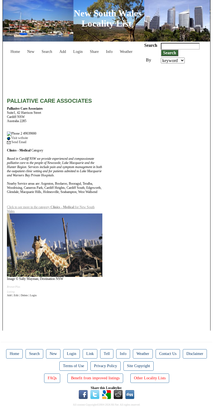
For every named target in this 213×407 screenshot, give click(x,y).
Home (15, 52)
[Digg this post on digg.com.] (130, 394)
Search (47, 52)
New (30, 52)
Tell (107, 354)
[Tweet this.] (95, 394)
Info (109, 52)
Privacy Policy (105, 366)
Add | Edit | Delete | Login (22, 295)
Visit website (19, 138)
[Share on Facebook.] (83, 394)
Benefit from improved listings (95, 378)
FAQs (52, 378)
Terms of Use (73, 366)
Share (94, 52)
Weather (126, 52)
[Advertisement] (108, 78)
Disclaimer (194, 354)
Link (90, 354)
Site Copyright (138, 366)
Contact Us (167, 354)
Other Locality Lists (150, 378)
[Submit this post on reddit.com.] (118, 394)
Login (78, 52)
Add (62, 52)
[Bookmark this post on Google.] (106, 394)
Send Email (18, 142)
